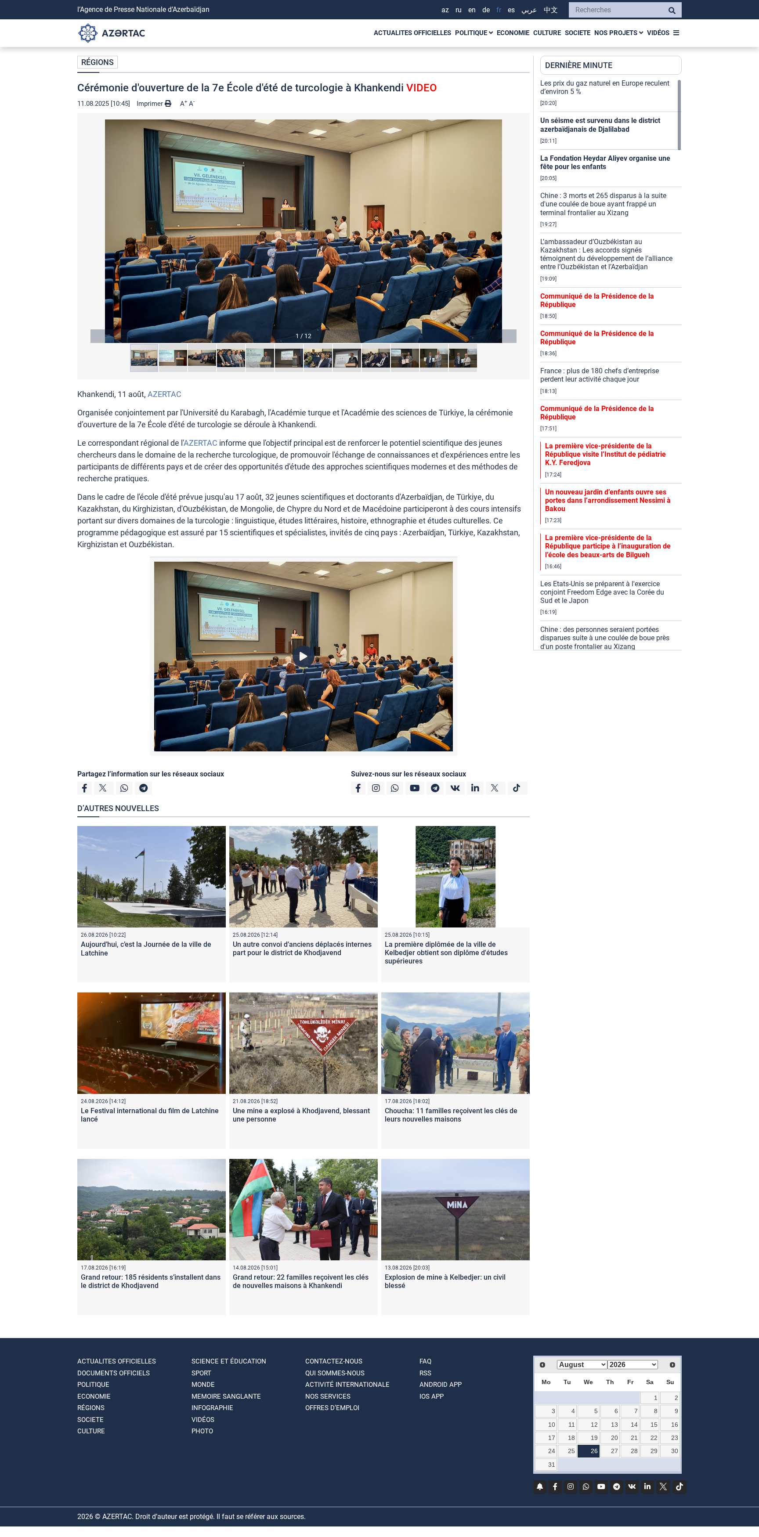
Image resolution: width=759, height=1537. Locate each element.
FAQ (425, 1361)
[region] (611, 364)
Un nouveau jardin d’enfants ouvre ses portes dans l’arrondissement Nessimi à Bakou (608, 500)
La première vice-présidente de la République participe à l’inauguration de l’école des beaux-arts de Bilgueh (608, 546)
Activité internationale (347, 1385)
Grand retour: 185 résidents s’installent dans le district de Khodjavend (150, 1281)
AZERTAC (164, 394)
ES (511, 10)
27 (614, 1450)
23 (674, 1437)
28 (634, 1450)
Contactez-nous (333, 1361)
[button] (303, 231)
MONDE (203, 1385)
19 (594, 1437)
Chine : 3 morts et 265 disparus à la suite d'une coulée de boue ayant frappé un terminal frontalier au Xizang (603, 203)
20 (614, 1437)
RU (458, 10)
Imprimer (151, 104)
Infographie (212, 1408)
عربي (529, 10)
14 (634, 1424)
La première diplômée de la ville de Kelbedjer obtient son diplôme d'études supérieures (446, 952)
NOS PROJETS (616, 33)
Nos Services (328, 1396)
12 (594, 1424)
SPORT (201, 1373)
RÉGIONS (97, 62)
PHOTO (202, 1431)
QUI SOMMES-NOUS (335, 1373)
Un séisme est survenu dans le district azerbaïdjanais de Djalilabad (600, 124)
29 (654, 1450)
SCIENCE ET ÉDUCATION (229, 1361)
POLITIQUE (472, 33)
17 (551, 1437)
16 (674, 1424)
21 (634, 1437)
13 (614, 1424)
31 (551, 1464)
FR (498, 10)
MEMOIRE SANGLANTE (226, 1396)
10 (551, 1424)
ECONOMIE (513, 33)
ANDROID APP (440, 1385)
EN (472, 10)
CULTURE (547, 33)
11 (571, 1424)
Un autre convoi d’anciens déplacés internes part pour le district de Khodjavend (302, 948)
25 (571, 1450)
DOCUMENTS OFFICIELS (113, 1373)
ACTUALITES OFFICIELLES (412, 33)
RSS (425, 1373)
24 (551, 1450)
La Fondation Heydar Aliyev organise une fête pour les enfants (605, 162)
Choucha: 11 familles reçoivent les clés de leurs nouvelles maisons (451, 1115)
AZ (445, 10)
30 (674, 1450)
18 (571, 1437)
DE (486, 10)
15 (654, 1424)
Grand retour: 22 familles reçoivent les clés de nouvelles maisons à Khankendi (301, 1281)
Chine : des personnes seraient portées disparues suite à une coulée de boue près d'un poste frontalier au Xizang (604, 637)
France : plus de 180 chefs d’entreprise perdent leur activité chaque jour (599, 375)
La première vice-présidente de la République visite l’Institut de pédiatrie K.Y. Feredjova (605, 454)
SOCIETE (577, 33)
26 (594, 1450)
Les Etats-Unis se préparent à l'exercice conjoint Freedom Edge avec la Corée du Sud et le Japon (602, 592)
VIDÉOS (658, 33)
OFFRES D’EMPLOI (332, 1408)
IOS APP (431, 1396)
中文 (551, 10)
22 (654, 1437)
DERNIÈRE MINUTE (578, 65)
